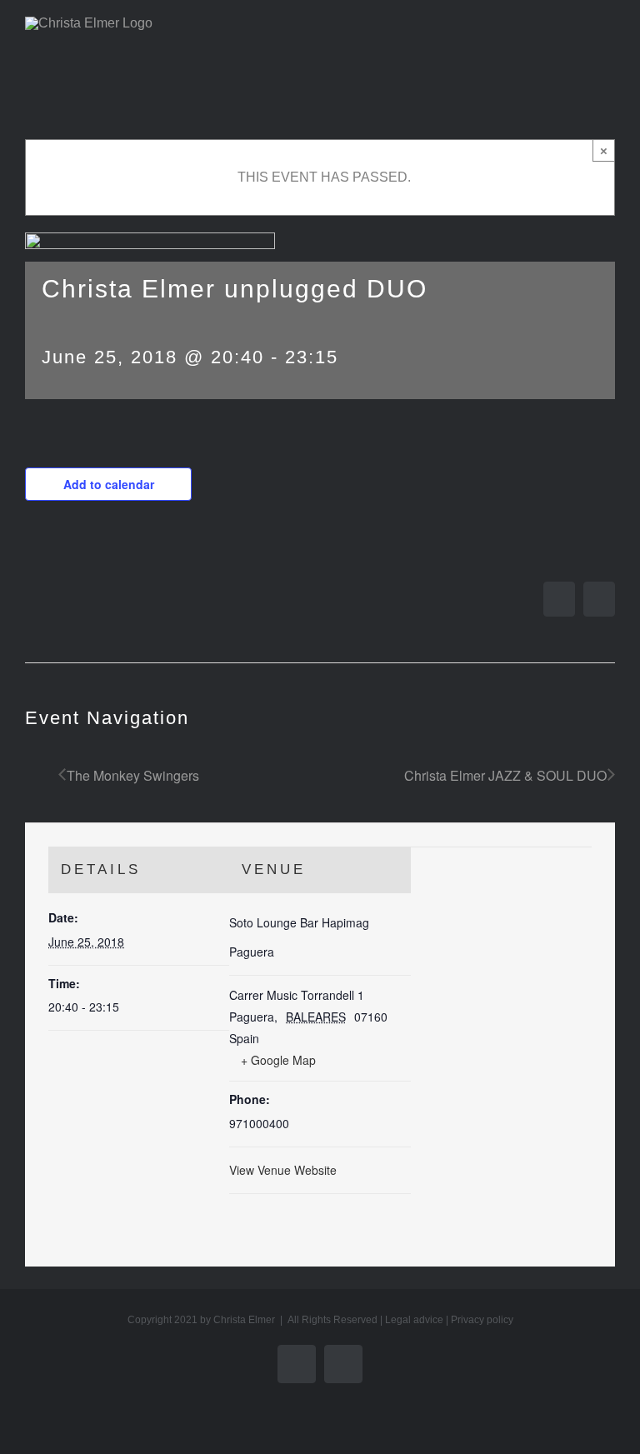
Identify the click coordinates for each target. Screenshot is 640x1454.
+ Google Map (278, 1060)
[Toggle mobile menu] (608, 46)
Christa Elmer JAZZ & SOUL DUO (505, 775)
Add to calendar (108, 484)
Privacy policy (482, 1320)
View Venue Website (283, 1170)
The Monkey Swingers (133, 775)
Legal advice (414, 1320)
